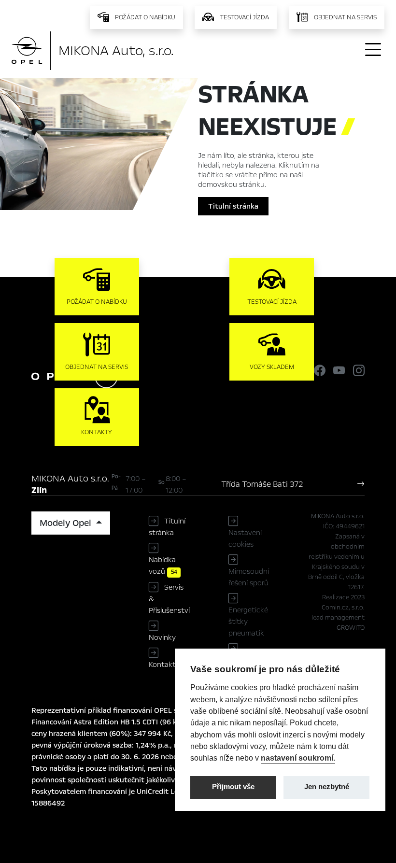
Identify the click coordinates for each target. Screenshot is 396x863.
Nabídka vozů (163, 565)
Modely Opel (67, 523)
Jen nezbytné (326, 787)
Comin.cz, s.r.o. (343, 607)
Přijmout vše (233, 787)
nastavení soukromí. (298, 757)
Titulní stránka (233, 206)
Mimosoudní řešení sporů (248, 577)
